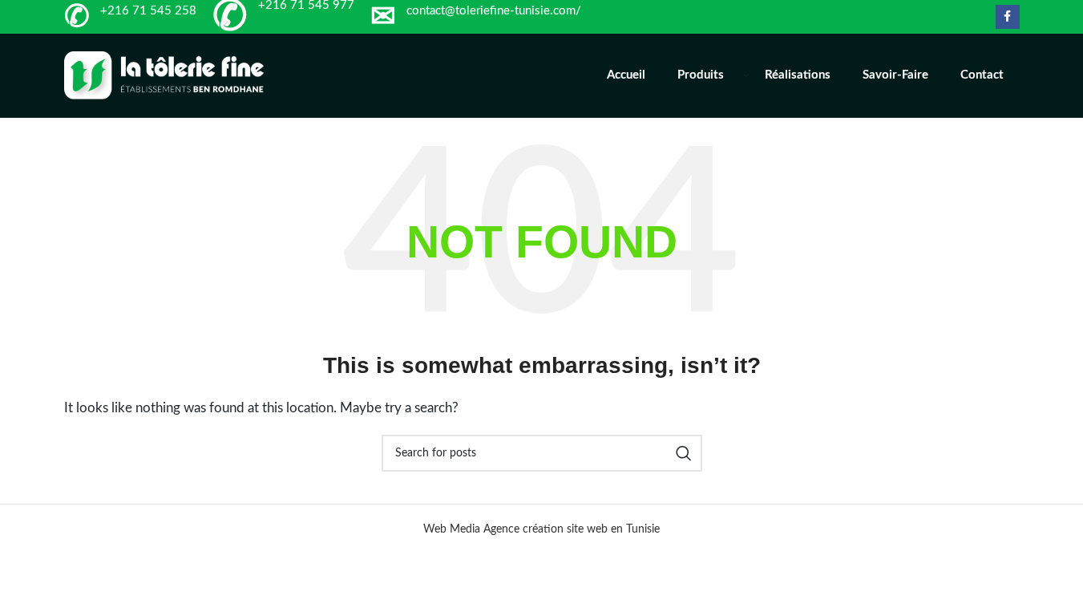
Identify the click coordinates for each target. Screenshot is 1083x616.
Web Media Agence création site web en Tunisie (541, 529)
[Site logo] (164, 75)
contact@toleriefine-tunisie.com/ (493, 11)
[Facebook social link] (1008, 17)
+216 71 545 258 (148, 11)
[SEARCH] (683, 453)
